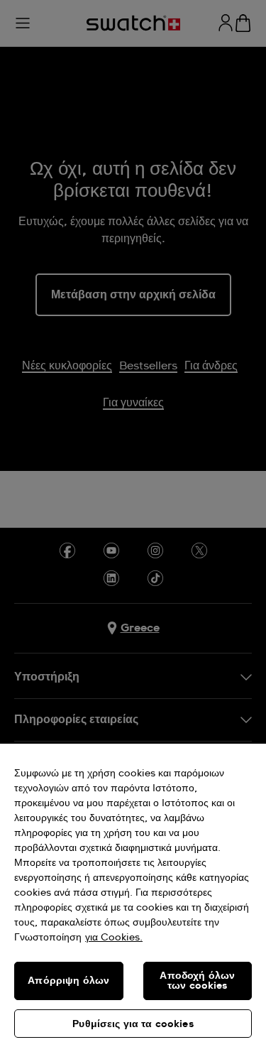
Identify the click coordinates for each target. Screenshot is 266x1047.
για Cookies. (114, 938)
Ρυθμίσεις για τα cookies (132, 1024)
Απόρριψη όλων (68, 981)
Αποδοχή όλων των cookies (197, 981)
